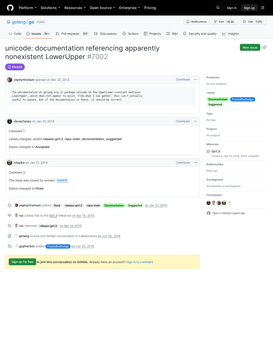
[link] (28, 205)
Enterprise (127, 8)
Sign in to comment (139, 261)
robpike (19, 162)
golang (19, 22)
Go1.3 (53, 215)
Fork (226, 21)
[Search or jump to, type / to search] (217, 7)
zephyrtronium (24, 79)
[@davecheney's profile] (9, 121)
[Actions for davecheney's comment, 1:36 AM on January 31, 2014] (196, 121)
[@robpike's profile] (9, 162)
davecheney (22, 121)
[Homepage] (10, 7)
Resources (73, 8)
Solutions (49, 8)
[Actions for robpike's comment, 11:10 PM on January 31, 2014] (196, 163)
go (31, 22)
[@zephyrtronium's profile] (9, 79)
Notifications (198, 21)
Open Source (101, 8)
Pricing (150, 8)
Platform (26, 8)
